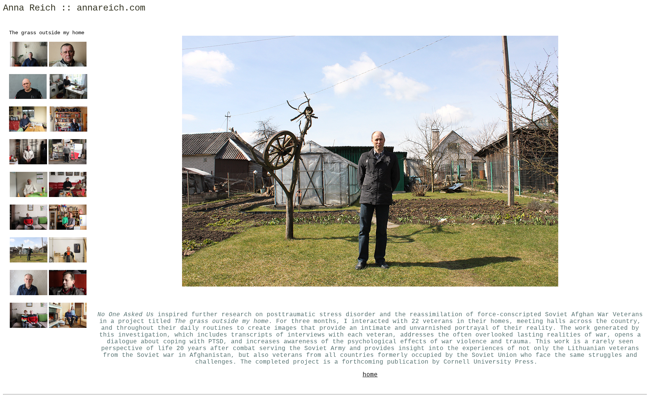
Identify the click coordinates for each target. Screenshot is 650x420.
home (370, 374)
